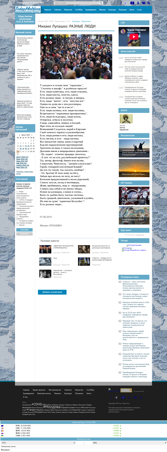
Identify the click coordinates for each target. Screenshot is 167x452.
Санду (53, 412)
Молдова (38, 412)
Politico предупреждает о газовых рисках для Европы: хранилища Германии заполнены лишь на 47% (136, 347)
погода (70, 412)
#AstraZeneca (26, 405)
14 (28, 146)
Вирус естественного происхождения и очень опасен (22, 195)
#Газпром (61, 405)
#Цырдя (46, 410)
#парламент (91, 410)
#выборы (65, 410)
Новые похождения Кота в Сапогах (133, 220)
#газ (69, 410)
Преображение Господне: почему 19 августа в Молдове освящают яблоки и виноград (133, 90)
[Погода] (127, 248)
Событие (57, 10)
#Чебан (51, 410)
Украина (58, 412)
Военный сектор (23, 32)
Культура (112, 10)
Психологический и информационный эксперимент (25, 208)
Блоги (132, 10)
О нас (139, 10)
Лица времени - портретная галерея (133, 201)
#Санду (31, 410)
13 (26, 146)
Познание (123, 10)
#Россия (84, 407)
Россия (45, 412)
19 (23, 149)
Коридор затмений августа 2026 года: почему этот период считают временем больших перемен (136, 306)
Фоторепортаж (128, 135)
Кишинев (31, 412)
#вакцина (58, 410)
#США (24, 410)
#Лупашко (39, 408)
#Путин (78, 408)
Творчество (86, 21)
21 (28, 149)
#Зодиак (89, 405)
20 (26, 149)
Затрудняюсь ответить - (22, 218)
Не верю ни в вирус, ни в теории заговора (25, 222)
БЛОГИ (124, 110)
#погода (25, 412)
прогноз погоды (90, 412)
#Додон (74, 405)
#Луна (33, 408)
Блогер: (124, 128)
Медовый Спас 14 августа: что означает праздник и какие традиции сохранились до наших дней (135, 324)
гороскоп (65, 412)
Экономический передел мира (23, 214)
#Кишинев (26, 407)
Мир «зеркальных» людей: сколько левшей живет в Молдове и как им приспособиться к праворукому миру (135, 335)
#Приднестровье (68, 407)
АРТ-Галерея (126, 183)
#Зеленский (82, 405)
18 (21, 149)
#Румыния (91, 408)
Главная (26, 390)
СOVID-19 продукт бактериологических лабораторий (24, 202)
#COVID (37, 405)
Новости (47, 10)
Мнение (102, 10)
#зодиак (83, 410)
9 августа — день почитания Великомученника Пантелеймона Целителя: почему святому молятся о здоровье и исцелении (134, 286)
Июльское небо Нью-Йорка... (134, 174)
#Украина (39, 410)
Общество (68, 10)
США (49, 412)
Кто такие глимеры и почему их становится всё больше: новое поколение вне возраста (135, 296)
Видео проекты (39, 390)
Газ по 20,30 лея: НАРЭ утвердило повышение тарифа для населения (133, 60)
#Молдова (52, 407)
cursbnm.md (140, 235)
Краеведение (90, 10)
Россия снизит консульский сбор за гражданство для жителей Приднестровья (132, 69)
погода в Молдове (79, 412)
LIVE (123, 23)
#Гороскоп (68, 405)
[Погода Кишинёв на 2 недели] (134, 250)
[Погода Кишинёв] (134, 245)
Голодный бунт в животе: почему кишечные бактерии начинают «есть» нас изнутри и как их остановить (133, 100)
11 (21, 146)
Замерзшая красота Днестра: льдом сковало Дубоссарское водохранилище (134, 152)
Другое (22, 225)
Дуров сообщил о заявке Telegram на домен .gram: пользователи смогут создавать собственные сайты (134, 79)
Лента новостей (128, 51)
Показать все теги (28, 414)
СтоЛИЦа (79, 10)
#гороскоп (75, 410)
